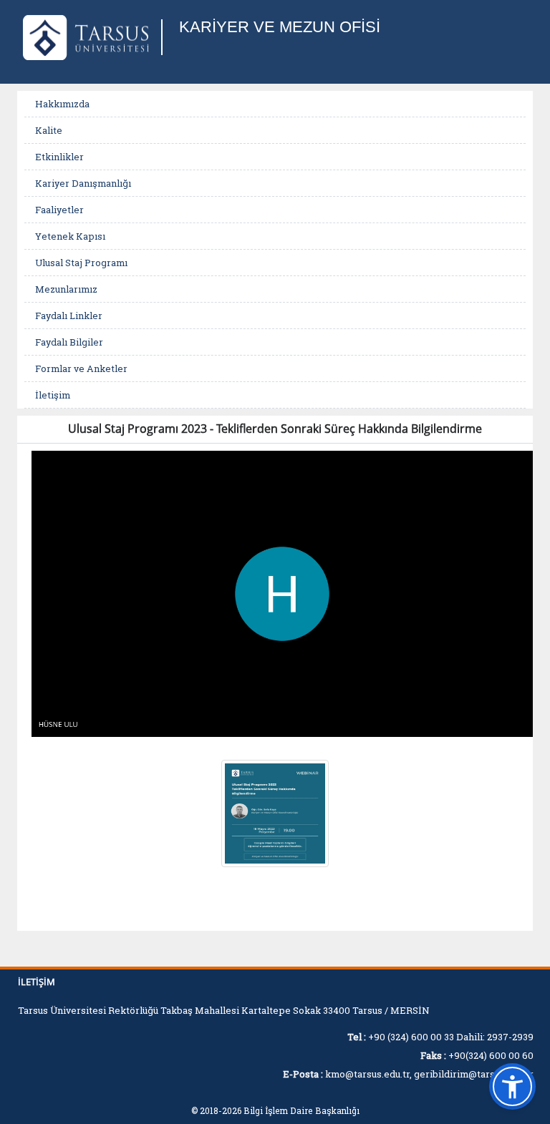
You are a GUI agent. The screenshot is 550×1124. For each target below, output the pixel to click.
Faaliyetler (59, 209)
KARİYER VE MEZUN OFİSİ (279, 27)
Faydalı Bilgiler (69, 342)
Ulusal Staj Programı (81, 262)
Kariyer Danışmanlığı (83, 183)
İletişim (52, 394)
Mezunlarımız (66, 289)
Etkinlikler (59, 156)
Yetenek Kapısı (70, 236)
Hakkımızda (62, 103)
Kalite (48, 130)
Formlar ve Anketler (81, 368)
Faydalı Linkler (68, 315)
